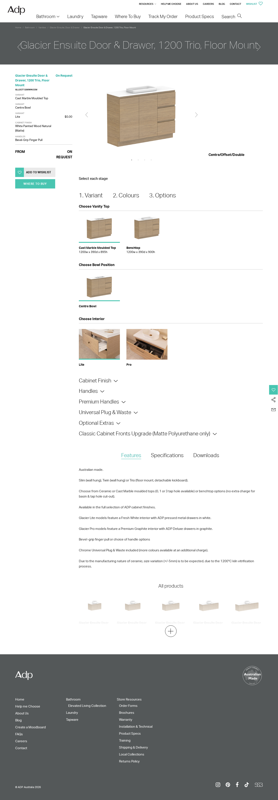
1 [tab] (131, 160)
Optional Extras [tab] (96, 423)
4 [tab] (151, 160)
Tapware (72, 719)
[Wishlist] (273, 390)
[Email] (273, 410)
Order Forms (128, 706)
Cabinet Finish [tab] (95, 380)
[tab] (131, 455)
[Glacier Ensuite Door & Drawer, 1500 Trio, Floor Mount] (259, 45)
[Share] (273, 400)
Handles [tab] (88, 391)
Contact (235, 3)
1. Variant (91, 195)
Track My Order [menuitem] (163, 16)
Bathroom (30, 27)
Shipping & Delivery (133, 747)
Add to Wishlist (38, 172)
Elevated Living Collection (87, 706)
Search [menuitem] (229, 16)
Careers (208, 3)
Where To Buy (35, 183)
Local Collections (131, 754)
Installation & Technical (135, 726)
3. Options (162, 195)
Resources (146, 3)
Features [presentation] (131, 455)
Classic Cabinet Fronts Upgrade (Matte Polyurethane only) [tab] (144, 433)
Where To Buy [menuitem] (128, 16)
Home (18, 27)
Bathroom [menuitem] (45, 16)
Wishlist (252, 3)
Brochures (126, 713)
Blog (222, 3)
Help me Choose (171, 3)
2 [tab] (138, 160)
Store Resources (129, 699)
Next (196, 114)
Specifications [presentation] (167, 455)
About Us (192, 3)
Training (125, 740)
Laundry (72, 713)
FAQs (19, 734)
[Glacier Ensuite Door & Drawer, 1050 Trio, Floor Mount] (19, 45)
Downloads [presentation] (206, 455)
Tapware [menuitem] (99, 16)
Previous (86, 114)
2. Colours (126, 195)
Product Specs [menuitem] (199, 16)
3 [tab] (144, 160)
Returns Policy (129, 761)
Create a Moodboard (30, 727)
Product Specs (130, 733)
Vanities (42, 27)
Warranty (125, 719)
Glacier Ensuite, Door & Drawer (65, 27)
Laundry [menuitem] (75, 16)
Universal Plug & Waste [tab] (105, 412)
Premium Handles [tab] (99, 401)
